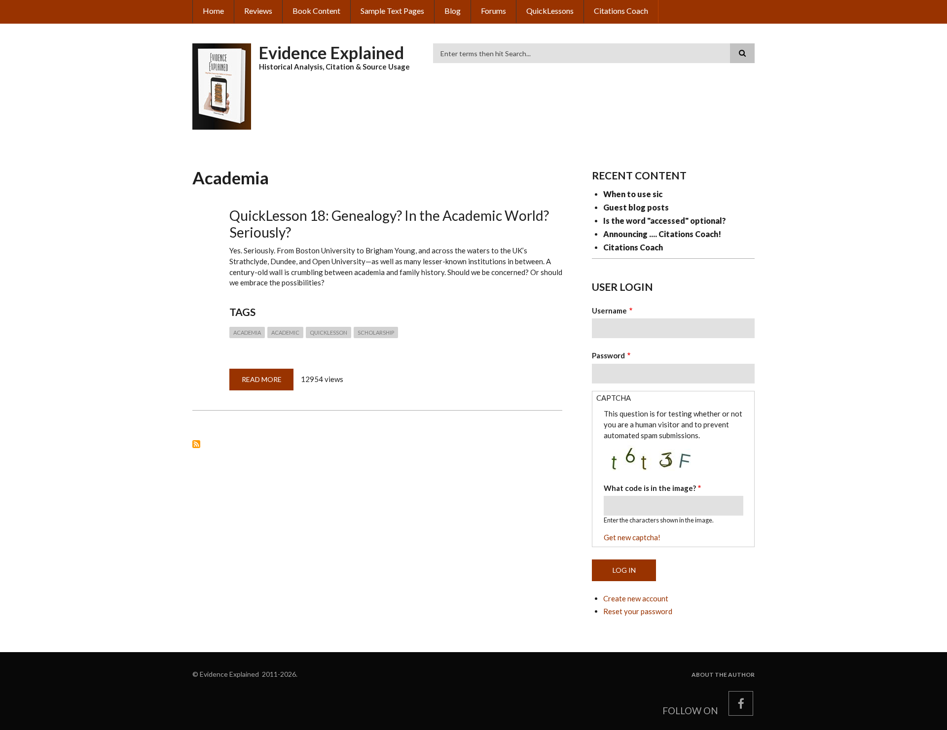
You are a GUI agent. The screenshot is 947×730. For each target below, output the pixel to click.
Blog (452, 10)
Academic (285, 332)
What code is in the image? (650, 488)
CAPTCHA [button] (613, 397)
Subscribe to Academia (196, 444)
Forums (493, 10)
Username (609, 310)
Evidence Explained (331, 52)
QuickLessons (550, 10)
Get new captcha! (632, 537)
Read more (267, 382)
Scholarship (376, 332)
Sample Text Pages (392, 10)
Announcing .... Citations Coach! (662, 234)
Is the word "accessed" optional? (664, 220)
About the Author (723, 675)
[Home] (222, 85)
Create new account (635, 598)
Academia (247, 332)
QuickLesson (328, 332)
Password (608, 355)
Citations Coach (621, 10)
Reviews (258, 10)
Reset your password (637, 611)
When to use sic (632, 194)
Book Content (316, 10)
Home (213, 10)
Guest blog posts (636, 207)
